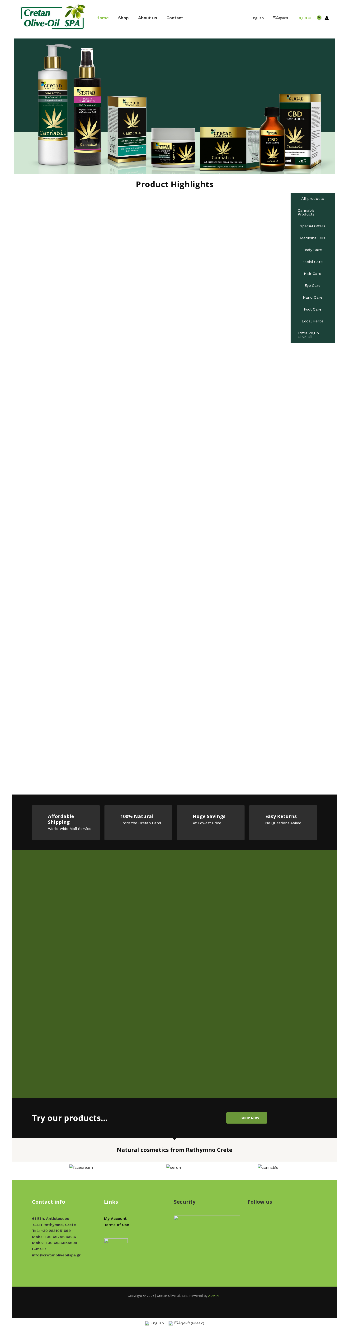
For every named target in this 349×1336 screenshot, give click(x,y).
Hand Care (312, 297)
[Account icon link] (327, 18)
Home (102, 17)
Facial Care (312, 261)
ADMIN (213, 1296)
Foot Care (312, 309)
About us (147, 17)
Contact (174, 17)
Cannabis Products (306, 212)
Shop (123, 17)
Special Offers (312, 226)
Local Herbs (313, 321)
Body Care (312, 250)
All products (312, 198)
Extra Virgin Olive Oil (308, 335)
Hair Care (312, 273)
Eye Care (313, 285)
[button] (39, 1167)
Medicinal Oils (312, 238)
